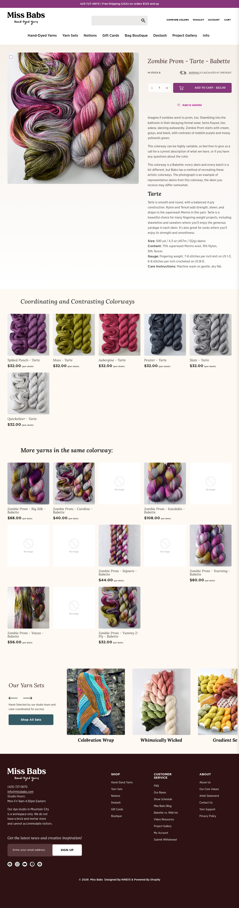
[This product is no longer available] (119, 483)
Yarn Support (207, 809)
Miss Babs (96, 879)
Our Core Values (209, 789)
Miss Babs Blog (163, 806)
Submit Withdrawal (165, 839)
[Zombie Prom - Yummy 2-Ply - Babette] (119, 608)
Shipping (194, 72)
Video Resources (164, 819)
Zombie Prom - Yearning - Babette (210, 572)
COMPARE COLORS (178, 19)
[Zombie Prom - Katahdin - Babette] (165, 483)
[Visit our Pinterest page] (39, 864)
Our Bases (160, 792)
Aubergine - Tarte (112, 360)
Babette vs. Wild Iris (166, 812)
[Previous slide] (13, 698)
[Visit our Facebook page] (9, 864)
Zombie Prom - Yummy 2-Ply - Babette (119, 634)
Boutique (116, 816)
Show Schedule (163, 799)
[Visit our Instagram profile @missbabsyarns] (17, 864)
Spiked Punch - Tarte (23, 360)
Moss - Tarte (63, 360)
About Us (205, 782)
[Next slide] (27, 698)
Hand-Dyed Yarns (122, 782)
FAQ (156, 785)
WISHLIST (198, 19)
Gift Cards (117, 809)
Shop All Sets (31, 719)
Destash (116, 802)
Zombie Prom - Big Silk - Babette (26, 510)
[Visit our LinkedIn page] (32, 864)
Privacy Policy (207, 816)
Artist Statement (209, 796)
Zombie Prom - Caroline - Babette (73, 510)
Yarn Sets (116, 789)
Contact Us (205, 802)
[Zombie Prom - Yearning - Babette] (211, 546)
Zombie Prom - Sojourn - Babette (118, 572)
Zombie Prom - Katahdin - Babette (164, 510)
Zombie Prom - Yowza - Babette (25, 634)
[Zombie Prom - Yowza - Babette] (28, 608)
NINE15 (126, 879)
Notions (115, 796)
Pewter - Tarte (155, 360)
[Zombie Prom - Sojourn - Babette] (119, 546)
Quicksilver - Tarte (22, 419)
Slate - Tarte (199, 360)
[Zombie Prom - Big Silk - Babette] (28, 483)
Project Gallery (163, 826)
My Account (161, 833)
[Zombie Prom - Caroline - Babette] (74, 483)
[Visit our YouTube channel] (24, 864)
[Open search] (119, 20)
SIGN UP (67, 850)
